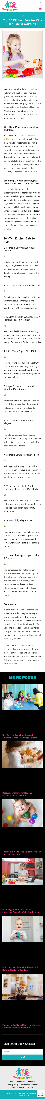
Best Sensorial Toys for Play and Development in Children (17, 794)
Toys (22, 16)
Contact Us (21, 1081)
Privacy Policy (13, 1085)
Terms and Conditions (29, 1085)
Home (12, 1081)
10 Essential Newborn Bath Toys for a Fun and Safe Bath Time (21, 853)
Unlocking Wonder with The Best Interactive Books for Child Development (21, 910)
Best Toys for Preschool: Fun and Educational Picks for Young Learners (19, 736)
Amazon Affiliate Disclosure (22, 1088)
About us (31, 1081)
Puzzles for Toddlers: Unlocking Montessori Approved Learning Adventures (22, 1026)
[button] (40, 8)
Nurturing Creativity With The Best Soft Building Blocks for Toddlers (20, 968)
